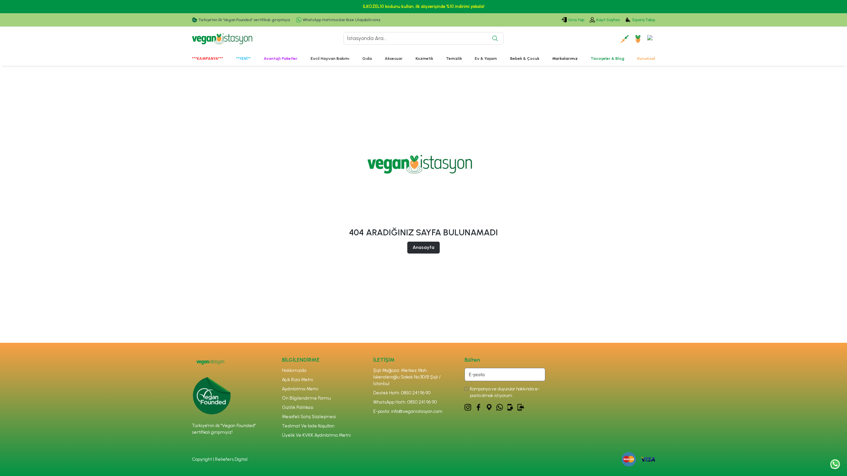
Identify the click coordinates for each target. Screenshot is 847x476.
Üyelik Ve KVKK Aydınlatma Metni (316, 435)
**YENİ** (243, 58)
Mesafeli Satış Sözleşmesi (309, 416)
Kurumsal (646, 58)
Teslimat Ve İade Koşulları (308, 426)
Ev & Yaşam (486, 58)
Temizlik (454, 58)
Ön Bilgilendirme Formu (306, 398)
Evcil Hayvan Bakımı (330, 58)
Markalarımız (565, 58)
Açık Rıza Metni (297, 379)
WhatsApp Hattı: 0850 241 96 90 (405, 402)
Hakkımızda (294, 370)
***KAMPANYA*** (207, 58)
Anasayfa (423, 247)
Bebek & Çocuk (524, 58)
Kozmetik (424, 58)
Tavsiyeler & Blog (607, 58)
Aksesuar (394, 58)
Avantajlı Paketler (280, 58)
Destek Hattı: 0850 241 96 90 (401, 393)
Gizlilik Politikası (297, 407)
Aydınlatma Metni (300, 389)
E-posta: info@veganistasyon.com (407, 411)
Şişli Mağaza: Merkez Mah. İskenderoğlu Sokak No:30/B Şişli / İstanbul (407, 377)
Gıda (367, 58)
